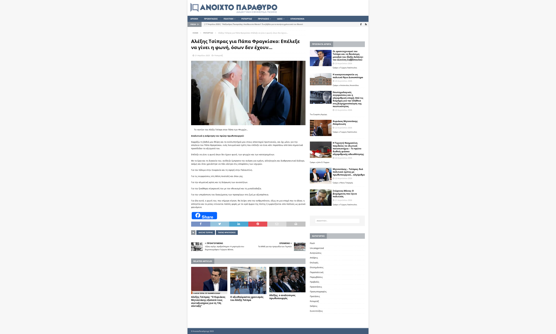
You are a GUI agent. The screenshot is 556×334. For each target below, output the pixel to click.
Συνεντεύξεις (316, 311)
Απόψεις (314, 257)
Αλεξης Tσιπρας (206, 232)
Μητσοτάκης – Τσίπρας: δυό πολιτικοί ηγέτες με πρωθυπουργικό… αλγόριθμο (349, 172)
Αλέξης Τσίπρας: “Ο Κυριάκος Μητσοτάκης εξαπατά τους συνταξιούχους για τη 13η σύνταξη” (208, 301)
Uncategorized (317, 248)
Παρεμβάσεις (316, 277)
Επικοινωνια (297, 18)
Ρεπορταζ (246, 18)
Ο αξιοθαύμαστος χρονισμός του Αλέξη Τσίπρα (246, 298)
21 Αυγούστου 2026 (343, 200)
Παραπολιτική (316, 272)
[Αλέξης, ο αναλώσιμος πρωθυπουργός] (287, 279)
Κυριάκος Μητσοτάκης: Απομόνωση (345, 122)
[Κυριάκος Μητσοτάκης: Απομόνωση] (321, 128)
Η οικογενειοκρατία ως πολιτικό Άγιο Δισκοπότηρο (348, 76)
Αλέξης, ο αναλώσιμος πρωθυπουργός (282, 297)
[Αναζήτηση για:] (337, 220)
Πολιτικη (228, 18)
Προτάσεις (315, 296)
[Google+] (365, 24)
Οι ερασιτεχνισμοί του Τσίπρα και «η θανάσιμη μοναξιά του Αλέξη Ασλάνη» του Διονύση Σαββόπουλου (348, 55)
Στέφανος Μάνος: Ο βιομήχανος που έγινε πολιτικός (345, 193)
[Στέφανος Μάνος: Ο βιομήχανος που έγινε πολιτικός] (321, 197)
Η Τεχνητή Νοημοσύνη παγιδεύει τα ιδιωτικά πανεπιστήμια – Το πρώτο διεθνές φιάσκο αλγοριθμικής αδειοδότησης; (348, 148)
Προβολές (314, 281)
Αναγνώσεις (315, 253)
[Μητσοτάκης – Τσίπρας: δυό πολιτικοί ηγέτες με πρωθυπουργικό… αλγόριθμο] (321, 176)
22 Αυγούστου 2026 (343, 110)
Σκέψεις (313, 306)
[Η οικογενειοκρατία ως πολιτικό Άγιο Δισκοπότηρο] (321, 79)
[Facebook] (360, 24)
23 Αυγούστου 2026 (343, 63)
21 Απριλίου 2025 (202, 55)
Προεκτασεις (211, 18)
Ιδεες (279, 18)
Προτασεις (263, 18)
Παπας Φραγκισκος (227, 232)
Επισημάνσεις (316, 267)
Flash (312, 243)
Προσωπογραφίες (318, 291)
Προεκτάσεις (316, 286)
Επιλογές (314, 262)
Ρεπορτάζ (218, 55)
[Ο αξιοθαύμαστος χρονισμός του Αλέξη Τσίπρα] (248, 280)
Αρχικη (194, 18)
